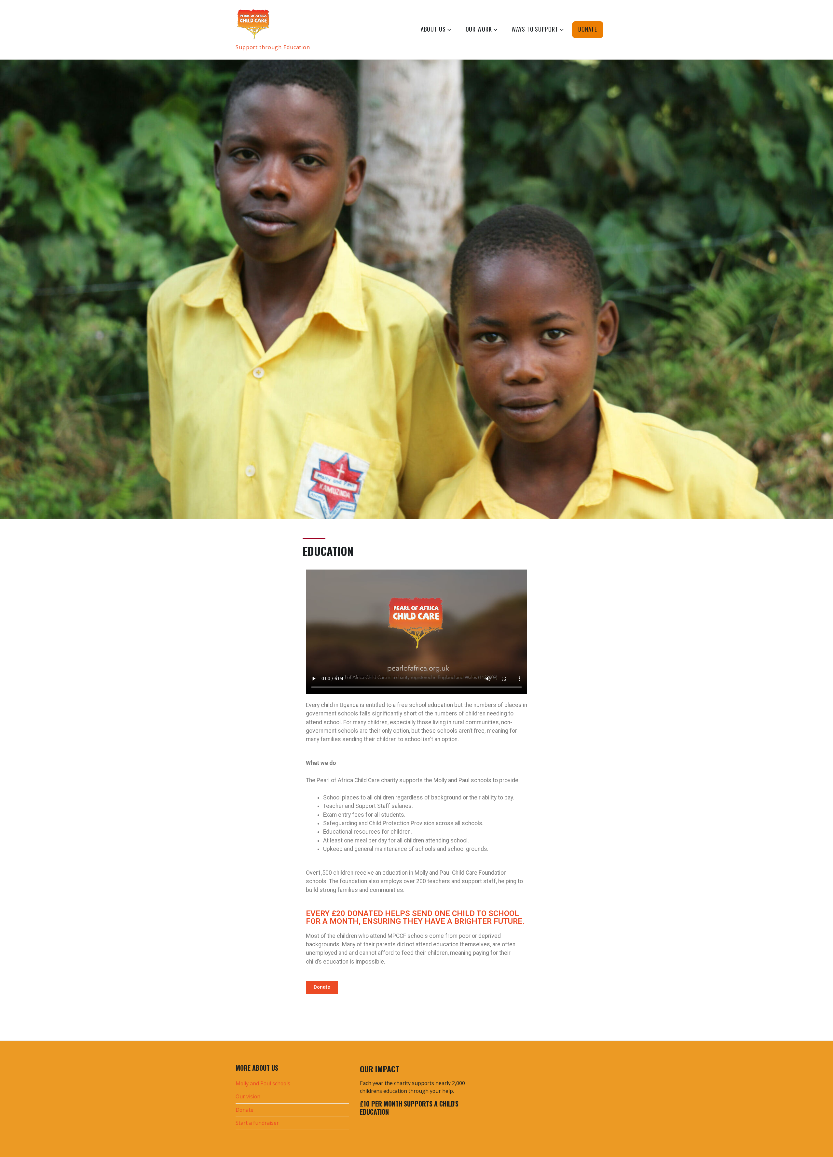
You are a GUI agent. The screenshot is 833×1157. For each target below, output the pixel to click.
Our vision (248, 1096)
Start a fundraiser (257, 1122)
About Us (433, 29)
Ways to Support (535, 29)
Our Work (479, 29)
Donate (587, 29)
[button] (322, 987)
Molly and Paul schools (263, 1083)
